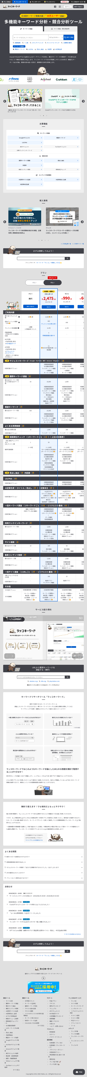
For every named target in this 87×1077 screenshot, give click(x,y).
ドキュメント (10, 351)
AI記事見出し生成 (11, 1014)
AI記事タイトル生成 (12, 1011)
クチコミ (52, 1003)
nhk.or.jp (43, 681)
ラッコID (73, 1001)
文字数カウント (29, 1001)
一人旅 (26, 43)
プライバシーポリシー (56, 1050)
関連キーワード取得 (12, 1038)
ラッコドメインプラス (76, 1042)
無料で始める (78, 7)
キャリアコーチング (53, 43)
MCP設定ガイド (11, 343)
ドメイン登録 (75, 1015)
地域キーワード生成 (31, 1020)
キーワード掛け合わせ (32, 1018)
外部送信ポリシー (55, 1052)
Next (83, 101)
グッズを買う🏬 (55, 1064)
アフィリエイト (76, 1023)
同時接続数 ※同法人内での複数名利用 (12, 334)
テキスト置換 (29, 1011)
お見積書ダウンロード (56, 1016)
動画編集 (17, 43)
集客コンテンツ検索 (12, 1008)
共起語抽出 (9, 1035)
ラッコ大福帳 (75, 1034)
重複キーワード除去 (31, 1006)
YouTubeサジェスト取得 (12, 1045)
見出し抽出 (40, 49)
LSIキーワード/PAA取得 (12, 1029)
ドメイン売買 (75, 1018)
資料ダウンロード (55, 1006)
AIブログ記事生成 (11, 1016)
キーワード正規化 (30, 1003)
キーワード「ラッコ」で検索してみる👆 (49, 263)
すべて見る (16, 1070)
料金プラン (53, 1001)
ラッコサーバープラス (76, 1037)
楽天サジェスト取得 (12, 1053)
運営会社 (52, 1059)
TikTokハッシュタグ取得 (12, 1062)
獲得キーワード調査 (12, 1003)
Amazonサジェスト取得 (12, 1050)
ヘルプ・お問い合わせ (56, 1026)
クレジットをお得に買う (48, 324)
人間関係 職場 (67, 43)
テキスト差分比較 (30, 1008)
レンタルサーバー (76, 1008)
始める (49, 307)
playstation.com (54, 681)
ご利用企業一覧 (66, 244)
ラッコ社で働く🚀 (55, 1062)
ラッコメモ (74, 1045)
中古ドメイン (75, 1020)
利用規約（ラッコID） (56, 1043)
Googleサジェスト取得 (12, 1041)
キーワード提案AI (19, 46)
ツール (73, 1026)
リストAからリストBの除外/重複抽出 (34, 1014)
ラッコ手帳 (74, 1031)
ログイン (67, 7)
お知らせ (52, 1024)
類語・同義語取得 (11, 1058)
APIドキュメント (55, 1011)
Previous (4, 101)
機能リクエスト (54, 1021)
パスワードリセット (56, 1037)
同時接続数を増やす (49, 335)
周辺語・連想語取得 (12, 1056)
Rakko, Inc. (44, 1074)
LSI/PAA (30, 49)
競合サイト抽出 (10, 1006)
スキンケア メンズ (37, 43)
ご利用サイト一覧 (79, 244)
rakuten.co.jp (33, 681)
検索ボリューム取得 (12, 1019)
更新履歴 (52, 1019)
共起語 (49, 49)
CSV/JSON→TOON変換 (32, 1023)
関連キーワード (20, 49)
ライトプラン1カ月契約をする (34, 840)
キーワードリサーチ (77, 1006)
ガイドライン (9, 353)
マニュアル (53, 1008)
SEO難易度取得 (10, 1026)
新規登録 (52, 1032)
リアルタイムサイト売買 (76, 1012)
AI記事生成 (58, 49)
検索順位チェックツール (11, 1022)
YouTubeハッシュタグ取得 (12, 1066)
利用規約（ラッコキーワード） (56, 1046)
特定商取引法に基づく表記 (56, 1056)
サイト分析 (9, 1001)
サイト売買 (74, 1003)
